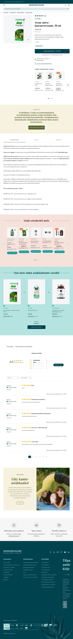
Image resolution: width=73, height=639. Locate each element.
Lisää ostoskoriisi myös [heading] (44, 69)
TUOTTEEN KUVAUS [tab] (14, 139)
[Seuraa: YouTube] (65, 552)
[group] (39, 81)
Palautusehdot (45, 565)
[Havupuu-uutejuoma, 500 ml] (12, 232)
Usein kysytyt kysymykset (29, 565)
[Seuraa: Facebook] (50, 552)
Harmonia (21, 239)
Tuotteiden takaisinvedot (47, 587)
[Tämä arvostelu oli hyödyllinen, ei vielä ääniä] (62, 394)
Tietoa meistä (6, 562)
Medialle (5, 579)
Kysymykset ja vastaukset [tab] (23, 346)
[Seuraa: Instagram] (58, 552)
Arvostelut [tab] (10, 346)
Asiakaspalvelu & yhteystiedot (30, 562)
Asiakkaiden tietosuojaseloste (48, 574)
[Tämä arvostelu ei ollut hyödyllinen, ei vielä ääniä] (64, 394)
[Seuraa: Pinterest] (61, 552)
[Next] (68, 85)
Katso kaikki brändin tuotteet (37, 127)
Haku (24, 572)
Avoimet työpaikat (7, 569)
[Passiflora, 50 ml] (39, 75)
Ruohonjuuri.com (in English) (30, 577)
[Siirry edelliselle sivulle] (26, 457)
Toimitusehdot (44, 562)
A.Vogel (38, 19)
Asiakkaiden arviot (27, 569)
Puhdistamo (34, 239)
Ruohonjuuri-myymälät (9, 567)
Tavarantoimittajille (8, 574)
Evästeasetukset (45, 569)
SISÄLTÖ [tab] (36, 139)
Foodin (44, 239)
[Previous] (36, 85)
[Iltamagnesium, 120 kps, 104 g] (36, 232)
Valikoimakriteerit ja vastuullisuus (11, 565)
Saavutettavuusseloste (47, 579)
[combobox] (13, 377)
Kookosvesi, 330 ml (33, 310)
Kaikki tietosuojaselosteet (47, 577)
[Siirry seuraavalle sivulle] (46, 457)
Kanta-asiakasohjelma (28, 567)
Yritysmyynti (6, 572)
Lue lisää (37, 42)
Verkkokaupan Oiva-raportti (48, 584)
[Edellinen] (3, 2)
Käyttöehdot (44, 572)
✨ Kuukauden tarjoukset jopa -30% (14, 1)
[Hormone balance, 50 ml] (49, 75)
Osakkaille (6, 577)
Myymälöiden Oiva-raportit (48, 582)
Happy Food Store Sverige (29, 574)
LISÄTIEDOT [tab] (58, 139)
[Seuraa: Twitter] (54, 552)
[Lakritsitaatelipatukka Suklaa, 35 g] (48, 232)
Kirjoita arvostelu (58, 365)
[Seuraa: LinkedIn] (69, 552)
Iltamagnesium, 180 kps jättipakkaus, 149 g (58, 311)
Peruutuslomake (45, 567)
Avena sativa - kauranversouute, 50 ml (11, 311)
